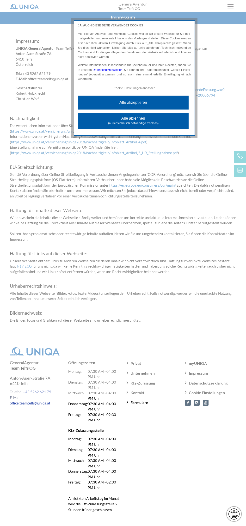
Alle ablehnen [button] (133, 120)
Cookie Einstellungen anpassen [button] (134, 88)
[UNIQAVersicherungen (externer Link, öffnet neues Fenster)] (206, 402)
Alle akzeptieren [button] (133, 102)
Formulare (139, 402)
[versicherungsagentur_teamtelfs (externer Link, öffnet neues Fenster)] (197, 402)
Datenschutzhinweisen (108, 70)
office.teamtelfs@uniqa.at (30, 403)
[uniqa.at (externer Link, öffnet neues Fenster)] (188, 402)
